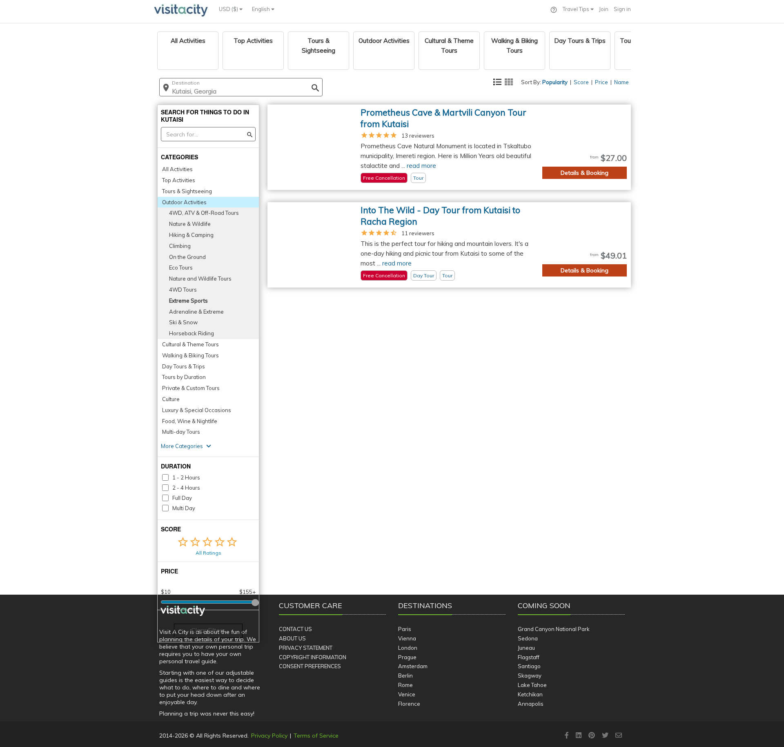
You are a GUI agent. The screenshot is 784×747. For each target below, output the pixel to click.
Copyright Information (312, 657)
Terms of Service (316, 735)
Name (621, 82)
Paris (404, 629)
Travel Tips (576, 9)
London (407, 647)
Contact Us (295, 629)
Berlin (405, 675)
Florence (409, 703)
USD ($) (229, 9)
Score (581, 82)
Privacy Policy (269, 735)
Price (601, 82)
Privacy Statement (305, 647)
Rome (405, 685)
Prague (407, 657)
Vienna (407, 638)
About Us (292, 638)
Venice (406, 694)
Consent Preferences (310, 666)
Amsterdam (413, 666)
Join (603, 9)
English (261, 9)
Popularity (555, 82)
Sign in (622, 9)
